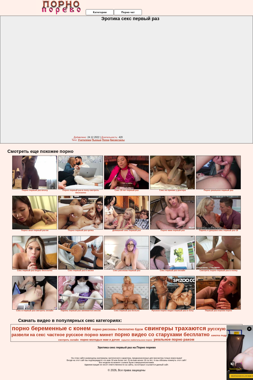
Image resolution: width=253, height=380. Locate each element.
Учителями (84, 140)
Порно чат (128, 12)
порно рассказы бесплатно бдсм (117, 329)
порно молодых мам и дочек (100, 339)
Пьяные (96, 140)
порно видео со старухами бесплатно (162, 334)
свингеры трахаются (175, 328)
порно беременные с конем (51, 328)
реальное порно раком (174, 339)
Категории (100, 12)
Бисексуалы (117, 140)
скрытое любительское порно (136, 340)
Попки (105, 140)
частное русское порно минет (80, 334)
